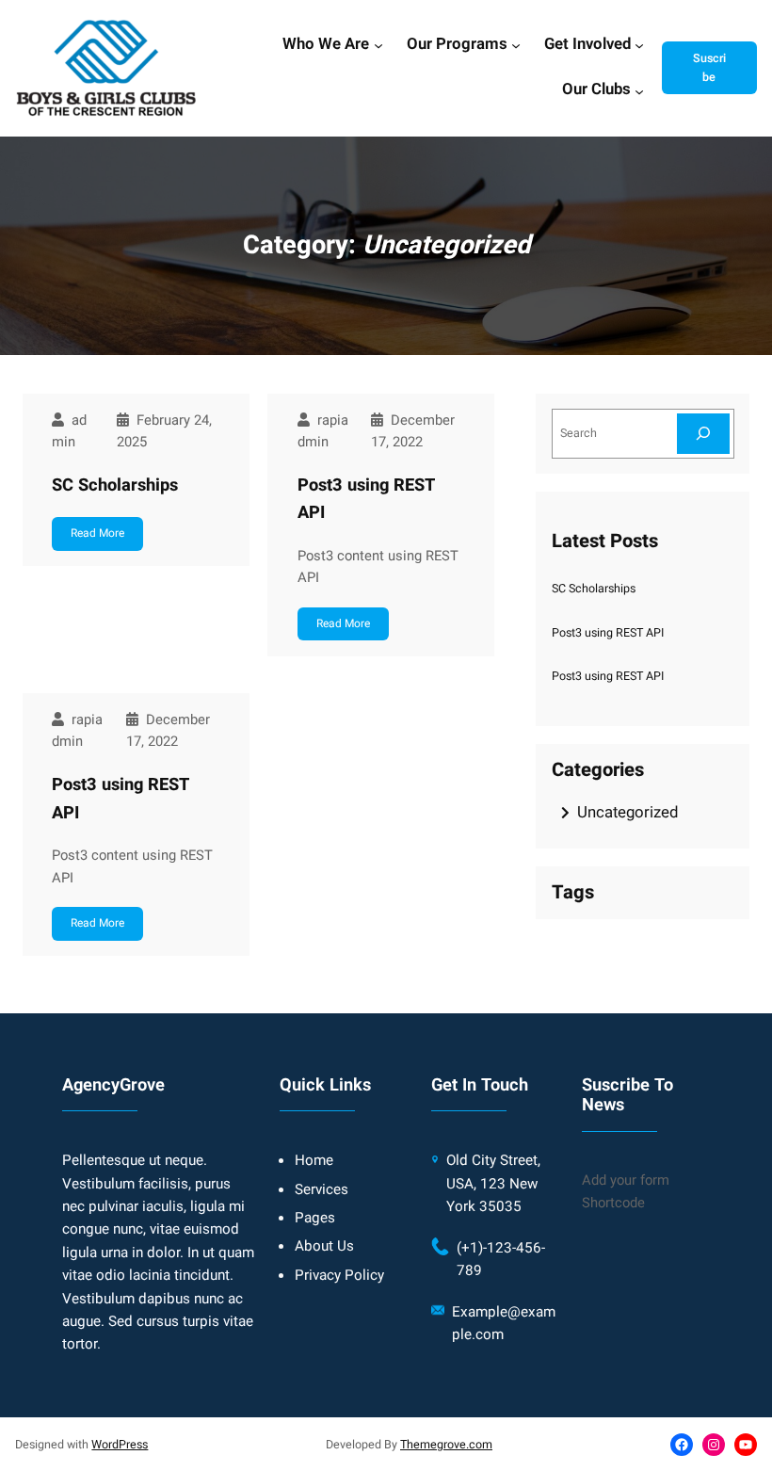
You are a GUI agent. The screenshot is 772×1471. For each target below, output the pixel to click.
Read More (97, 533)
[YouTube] (745, 1444)
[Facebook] (681, 1444)
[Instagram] (713, 1444)
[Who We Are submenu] (378, 45)
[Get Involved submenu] (639, 45)
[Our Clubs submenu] (639, 90)
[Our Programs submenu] (516, 45)
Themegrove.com (446, 1444)
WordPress (119, 1444)
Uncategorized (627, 812)
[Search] (703, 433)
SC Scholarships (115, 485)
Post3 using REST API (366, 499)
